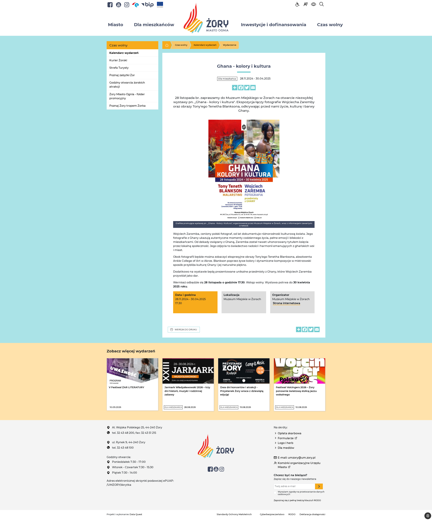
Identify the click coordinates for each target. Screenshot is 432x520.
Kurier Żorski (118, 60)
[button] (305, 4)
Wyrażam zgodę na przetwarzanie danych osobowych (301, 493)
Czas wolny (181, 45)
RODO (291, 514)
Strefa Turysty (119, 67)
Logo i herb (285, 443)
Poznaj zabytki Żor (122, 75)
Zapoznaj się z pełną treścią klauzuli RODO (297, 500)
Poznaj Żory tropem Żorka (127, 105)
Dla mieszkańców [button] (154, 24)
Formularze (286, 438)
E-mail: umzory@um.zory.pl (296, 457)
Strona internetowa (286, 303)
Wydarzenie (229, 45)
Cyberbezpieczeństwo (272, 514)
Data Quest (136, 514)
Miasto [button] (115, 24)
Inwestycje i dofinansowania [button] (273, 24)
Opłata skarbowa (289, 433)
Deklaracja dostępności (312, 514)
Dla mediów (286, 447)
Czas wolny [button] (330, 24)
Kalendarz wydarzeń (124, 53)
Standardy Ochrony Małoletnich (234, 514)
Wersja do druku (186, 329)
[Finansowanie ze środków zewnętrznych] (160, 4)
